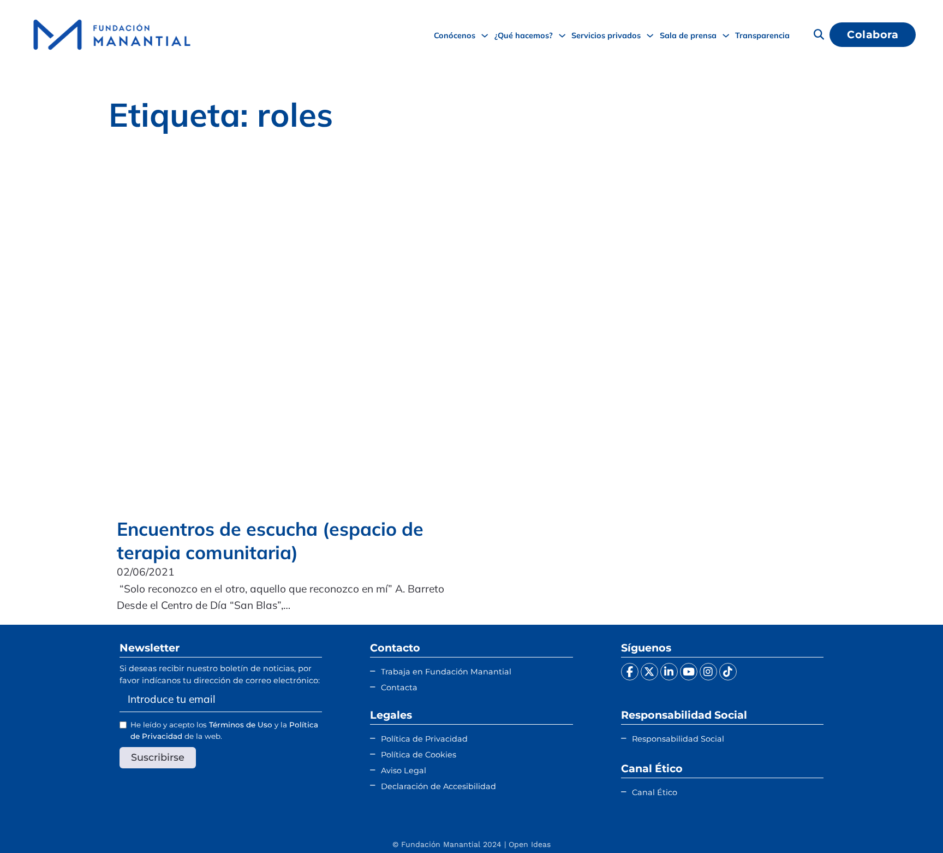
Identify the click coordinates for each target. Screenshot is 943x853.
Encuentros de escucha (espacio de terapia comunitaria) (270, 540)
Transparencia (762, 35)
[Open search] (818, 34)
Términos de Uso (240, 724)
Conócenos (454, 35)
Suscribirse (157, 757)
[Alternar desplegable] (484, 35)
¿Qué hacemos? (523, 35)
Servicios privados (606, 35)
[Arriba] (907, 823)
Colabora (872, 34)
